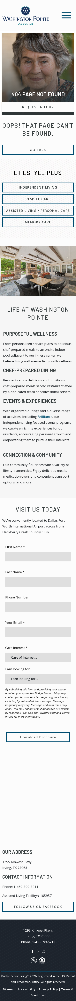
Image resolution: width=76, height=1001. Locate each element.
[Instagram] (43, 951)
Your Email (15, 622)
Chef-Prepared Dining (29, 370)
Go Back (38, 150)
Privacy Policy (48, 989)
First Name (15, 547)
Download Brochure (38, 737)
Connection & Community (32, 455)
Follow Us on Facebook (38, 907)
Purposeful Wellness (30, 334)
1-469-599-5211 (25, 886)
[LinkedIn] (38, 951)
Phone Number (17, 597)
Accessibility (26, 989)
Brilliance (45, 416)
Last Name (14, 572)
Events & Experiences (30, 401)
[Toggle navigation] (66, 15)
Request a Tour (38, 107)
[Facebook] (32, 951)
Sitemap (8, 989)
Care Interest (16, 647)
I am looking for (17, 669)
